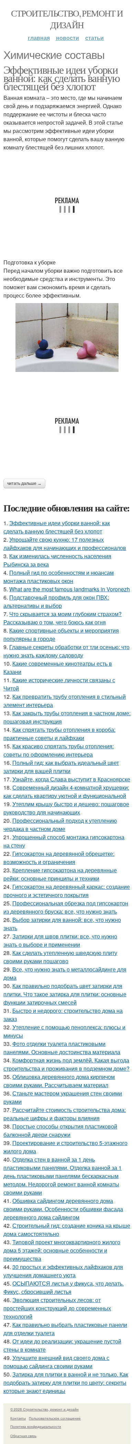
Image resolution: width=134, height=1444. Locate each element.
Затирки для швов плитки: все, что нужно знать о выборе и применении (60, 940)
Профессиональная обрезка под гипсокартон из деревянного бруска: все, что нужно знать (65, 907)
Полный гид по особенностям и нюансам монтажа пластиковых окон (58, 577)
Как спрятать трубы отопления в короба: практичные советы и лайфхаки (59, 734)
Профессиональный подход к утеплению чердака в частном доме (60, 825)
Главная (39, 38)
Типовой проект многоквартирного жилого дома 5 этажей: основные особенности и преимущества (61, 1250)
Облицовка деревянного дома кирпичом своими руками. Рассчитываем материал (59, 1081)
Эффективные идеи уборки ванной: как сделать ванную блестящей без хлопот (61, 77)
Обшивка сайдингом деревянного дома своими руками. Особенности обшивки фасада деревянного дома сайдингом (63, 1209)
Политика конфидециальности (35, 1426)
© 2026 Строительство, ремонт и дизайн (44, 1409)
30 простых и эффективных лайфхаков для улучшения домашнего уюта (63, 1271)
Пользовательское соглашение (55, 1418)
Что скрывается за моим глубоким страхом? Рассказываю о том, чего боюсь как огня (62, 618)
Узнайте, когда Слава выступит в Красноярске (71, 779)
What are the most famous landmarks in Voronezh (69, 589)
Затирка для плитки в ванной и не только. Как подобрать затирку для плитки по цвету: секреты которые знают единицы (65, 1382)
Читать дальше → (24, 483)
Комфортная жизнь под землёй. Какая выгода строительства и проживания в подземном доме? (66, 1064)
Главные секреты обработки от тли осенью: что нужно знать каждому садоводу (66, 651)
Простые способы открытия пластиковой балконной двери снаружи (60, 1130)
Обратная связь (23, 1435)
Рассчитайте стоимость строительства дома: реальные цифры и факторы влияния (64, 1114)
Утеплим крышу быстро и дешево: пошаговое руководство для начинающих (66, 808)
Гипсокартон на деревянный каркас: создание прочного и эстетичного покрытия (66, 891)
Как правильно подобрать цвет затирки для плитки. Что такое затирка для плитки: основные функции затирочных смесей (64, 994)
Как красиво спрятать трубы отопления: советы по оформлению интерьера (58, 750)
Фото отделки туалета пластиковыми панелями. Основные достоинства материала (61, 1048)
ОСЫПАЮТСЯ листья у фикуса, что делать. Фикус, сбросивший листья (63, 1287)
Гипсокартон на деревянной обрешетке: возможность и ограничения (58, 858)
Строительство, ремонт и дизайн (67, 19)
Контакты (18, 1418)
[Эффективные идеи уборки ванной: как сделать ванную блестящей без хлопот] (67, 337)
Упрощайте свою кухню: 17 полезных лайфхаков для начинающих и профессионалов (64, 544)
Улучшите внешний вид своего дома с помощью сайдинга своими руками (56, 1362)
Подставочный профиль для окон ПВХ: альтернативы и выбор (56, 601)
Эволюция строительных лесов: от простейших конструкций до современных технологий (57, 1308)
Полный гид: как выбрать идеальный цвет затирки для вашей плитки (61, 767)
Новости (67, 38)
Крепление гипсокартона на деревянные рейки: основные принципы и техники (60, 874)
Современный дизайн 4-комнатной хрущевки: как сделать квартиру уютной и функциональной (66, 791)
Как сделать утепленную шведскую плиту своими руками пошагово (60, 957)
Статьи (94, 38)
